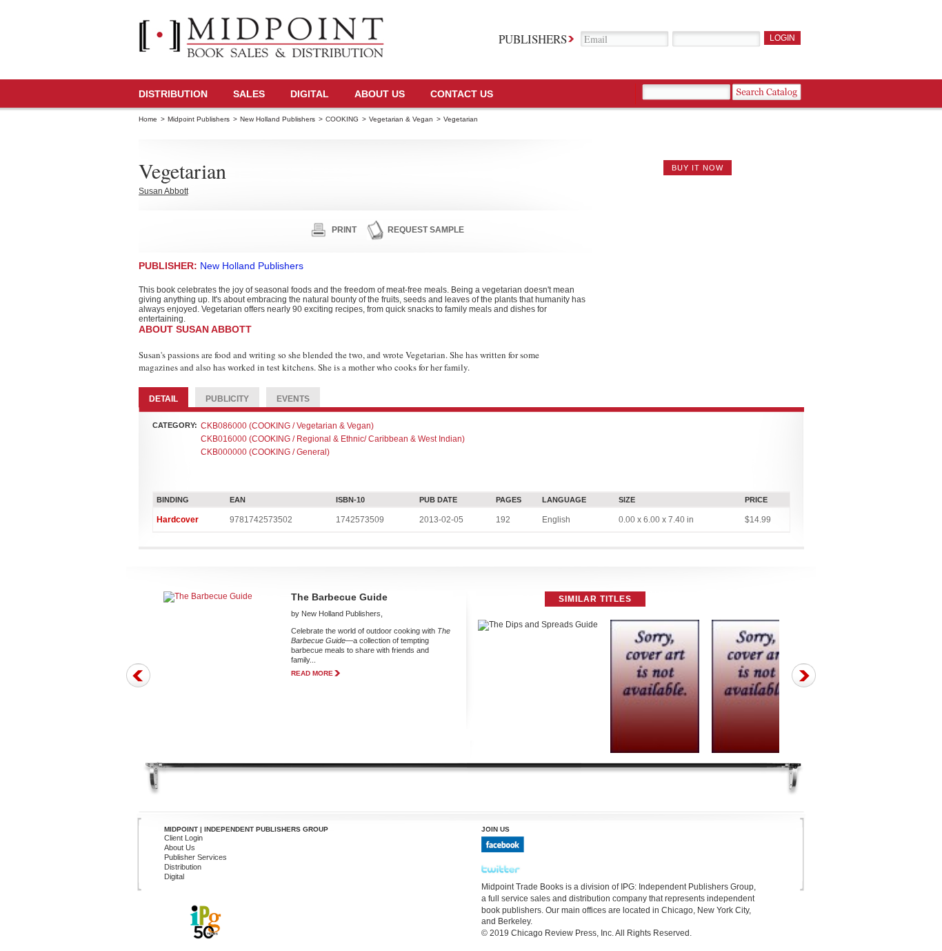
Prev (138, 675)
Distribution (173, 93)
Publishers (533, 39)
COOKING (342, 119)
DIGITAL (309, 93)
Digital (174, 876)
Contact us (461, 93)
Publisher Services (195, 857)
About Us (379, 93)
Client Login (183, 838)
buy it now (697, 168)
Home (148, 119)
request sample (426, 230)
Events (293, 399)
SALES (249, 93)
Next (804, 675)
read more (312, 673)
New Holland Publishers (277, 119)
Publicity (227, 399)
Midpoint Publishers (199, 119)
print (344, 230)
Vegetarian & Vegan (401, 119)
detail (163, 399)
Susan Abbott (163, 191)
